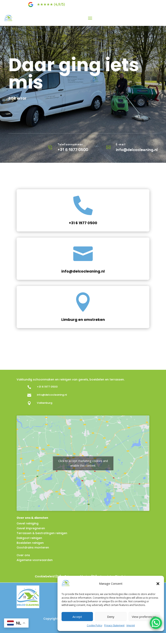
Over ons (23, 555)
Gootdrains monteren (33, 547)
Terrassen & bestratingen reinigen (42, 533)
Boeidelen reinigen (30, 543)
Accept (77, 617)
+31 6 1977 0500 (83, 222)
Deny (110, 617)
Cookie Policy (94, 625)
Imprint (131, 625)
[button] (158, 584)
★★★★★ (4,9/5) (51, 4)
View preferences (144, 617)
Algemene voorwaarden (35, 560)
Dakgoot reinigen (29, 538)
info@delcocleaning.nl (83, 271)
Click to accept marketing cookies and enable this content (83, 463)
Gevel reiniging (27, 523)
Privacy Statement (114, 625)
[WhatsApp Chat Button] (156, 623)
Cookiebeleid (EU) (48, 576)
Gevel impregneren (31, 528)
